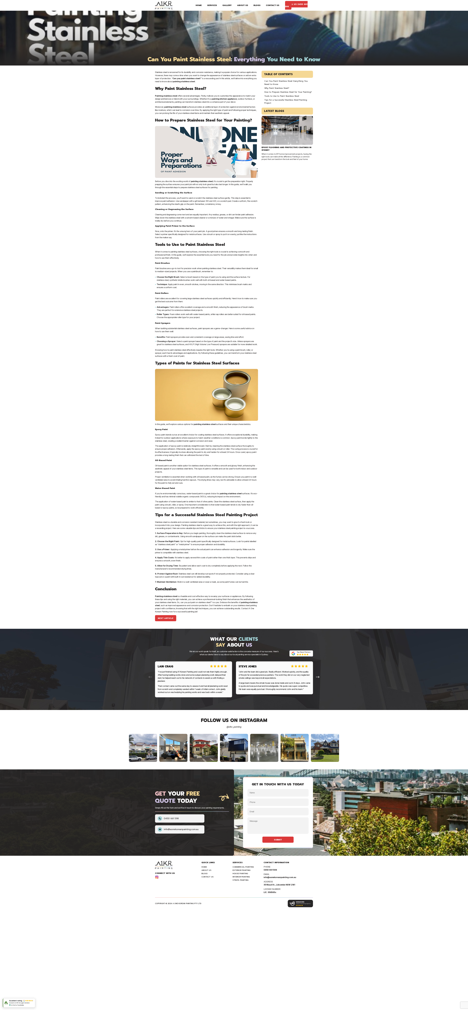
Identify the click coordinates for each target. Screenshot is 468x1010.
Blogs (257, 5)
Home (199, 5)
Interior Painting (241, 876)
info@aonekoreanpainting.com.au (181, 829)
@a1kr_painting (234, 727)
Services (212, 5)
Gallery (227, 5)
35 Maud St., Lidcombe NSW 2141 (279, 884)
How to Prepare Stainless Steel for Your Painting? (288, 92)
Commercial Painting (243, 867)
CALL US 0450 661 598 (296, 5)
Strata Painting (241, 880)
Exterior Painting (242, 870)
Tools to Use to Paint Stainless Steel (281, 96)
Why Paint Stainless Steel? (276, 88)
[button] (318, 677)
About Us (242, 5)
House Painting (240, 873)
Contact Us (272, 5)
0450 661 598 (171, 818)
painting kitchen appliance (224, 99)
